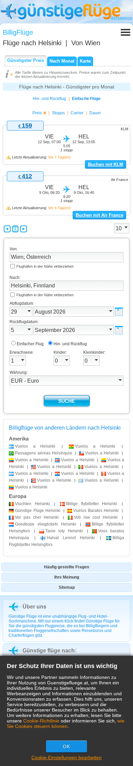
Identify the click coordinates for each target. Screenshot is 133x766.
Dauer (95, 113)
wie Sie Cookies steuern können (65, 723)
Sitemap (67, 587)
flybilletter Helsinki (91, 503)
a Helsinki (35, 446)
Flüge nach (32, 43)
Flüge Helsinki (37, 510)
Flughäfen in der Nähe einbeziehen (45, 266)
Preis (37, 113)
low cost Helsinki (96, 517)
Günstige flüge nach (49, 650)
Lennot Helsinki (70, 537)
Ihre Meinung (66, 577)
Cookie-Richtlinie (41, 720)
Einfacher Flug (30, 344)
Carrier (77, 113)
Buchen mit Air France (99, 215)
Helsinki (32, 503)
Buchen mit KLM (105, 164)
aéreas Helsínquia (43, 453)
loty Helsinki (64, 531)
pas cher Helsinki (37, 517)
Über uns (34, 607)
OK (66, 746)
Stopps (58, 113)
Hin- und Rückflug (49, 98)
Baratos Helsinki (96, 510)
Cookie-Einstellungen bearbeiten (66, 757)
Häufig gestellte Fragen (66, 567)
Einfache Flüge (86, 98)
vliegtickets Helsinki (45, 524)
